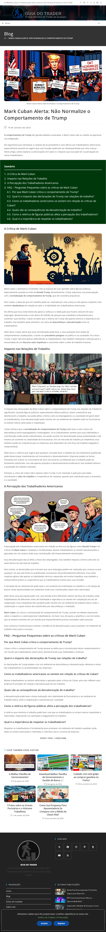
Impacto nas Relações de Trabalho (25, 178)
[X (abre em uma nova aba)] (81, 2)
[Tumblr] (93, 847)
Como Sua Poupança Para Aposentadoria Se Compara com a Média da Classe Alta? (53, 810)
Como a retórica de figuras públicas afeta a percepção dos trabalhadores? (52, 214)
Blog (8, 896)
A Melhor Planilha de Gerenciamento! (20, 776)
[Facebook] (67, 847)
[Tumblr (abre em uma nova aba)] (94, 2)
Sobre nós (10, 907)
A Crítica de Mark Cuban (19, 174)
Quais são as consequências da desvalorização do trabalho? (44, 210)
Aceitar (44, 923)
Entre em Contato (14, 901)
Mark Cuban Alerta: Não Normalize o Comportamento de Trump (41, 38)
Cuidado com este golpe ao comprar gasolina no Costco (86, 777)
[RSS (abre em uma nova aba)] (100, 2)
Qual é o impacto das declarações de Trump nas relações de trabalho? (50, 196)
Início (8, 891)
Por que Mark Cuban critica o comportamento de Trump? (43, 192)
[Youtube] (59, 855)
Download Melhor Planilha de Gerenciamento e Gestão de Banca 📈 (53, 777)
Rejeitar (61, 923)
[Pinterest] (84, 847)
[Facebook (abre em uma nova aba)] (84, 2)
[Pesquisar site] (99, 23)
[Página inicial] (5, 38)
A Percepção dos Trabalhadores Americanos (31, 183)
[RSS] (67, 855)
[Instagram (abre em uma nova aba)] (91, 2)
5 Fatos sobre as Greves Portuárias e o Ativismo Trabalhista (19, 808)
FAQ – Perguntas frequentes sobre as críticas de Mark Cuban (40, 187)
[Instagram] (76, 847)
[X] (59, 847)
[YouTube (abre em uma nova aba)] (97, 2)
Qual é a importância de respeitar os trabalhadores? (40, 218)
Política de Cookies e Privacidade (53, 917)
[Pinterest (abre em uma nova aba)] (87, 2)
